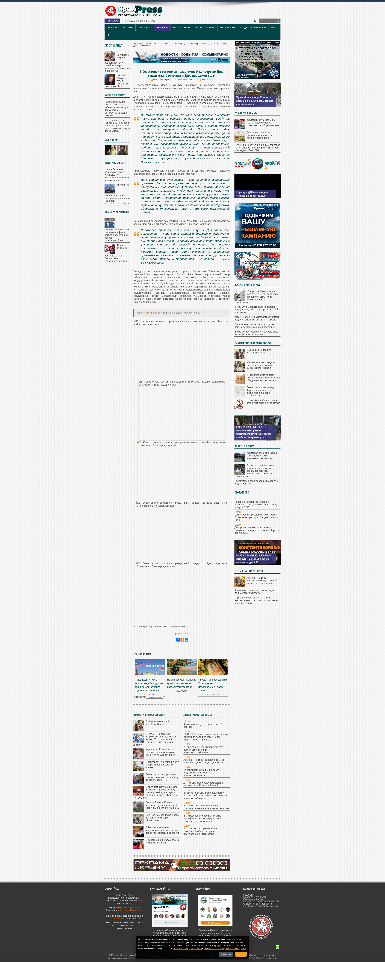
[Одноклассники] (182, 640)
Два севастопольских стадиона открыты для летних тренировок (259, 135)
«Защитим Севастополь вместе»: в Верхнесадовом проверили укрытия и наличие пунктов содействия (256, 297)
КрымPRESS (170, 80)
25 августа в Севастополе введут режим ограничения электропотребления (203, 750)
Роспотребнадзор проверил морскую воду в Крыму (252, 435)
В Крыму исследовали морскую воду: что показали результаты (256, 333)
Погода (243, 27)
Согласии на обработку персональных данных (225, 948)
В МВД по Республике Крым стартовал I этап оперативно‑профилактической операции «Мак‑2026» (257, 148)
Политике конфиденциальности (187, 948)
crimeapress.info (116, 918)
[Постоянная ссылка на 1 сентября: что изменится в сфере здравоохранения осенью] (138, 770)
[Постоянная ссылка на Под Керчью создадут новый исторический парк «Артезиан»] (138, 823)
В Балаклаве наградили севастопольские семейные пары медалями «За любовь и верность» (117, 61)
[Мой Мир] (186, 640)
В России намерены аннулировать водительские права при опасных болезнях (162, 830)
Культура (210, 27)
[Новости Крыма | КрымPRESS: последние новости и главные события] (134, 16)
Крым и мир (113, 27)
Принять (241, 954)
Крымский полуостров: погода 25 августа (202, 725)
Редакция (248, 894)
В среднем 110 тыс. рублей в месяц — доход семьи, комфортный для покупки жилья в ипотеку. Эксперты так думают (155, 792)
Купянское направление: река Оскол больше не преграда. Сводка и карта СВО (256, 517)
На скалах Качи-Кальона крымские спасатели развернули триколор (181, 683)
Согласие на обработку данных (260, 906)
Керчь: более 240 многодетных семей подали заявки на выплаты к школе (256, 318)
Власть (176, 27)
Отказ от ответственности (257, 904)
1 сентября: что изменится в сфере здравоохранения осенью (162, 765)
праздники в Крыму (154, 697)
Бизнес (187, 27)
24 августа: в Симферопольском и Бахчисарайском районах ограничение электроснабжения (206, 795)
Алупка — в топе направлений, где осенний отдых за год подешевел (203, 761)
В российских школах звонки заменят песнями (162, 841)
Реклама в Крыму (253, 899)
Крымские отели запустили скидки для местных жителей (255, 591)
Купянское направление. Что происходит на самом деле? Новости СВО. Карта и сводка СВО (255, 558)
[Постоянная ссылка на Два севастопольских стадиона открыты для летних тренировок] (239, 140)
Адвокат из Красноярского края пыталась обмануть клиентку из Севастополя (160, 752)
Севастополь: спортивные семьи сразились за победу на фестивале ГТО (162, 777)
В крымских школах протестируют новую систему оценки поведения (254, 325)
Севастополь (162, 27)
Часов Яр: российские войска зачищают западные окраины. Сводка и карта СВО (256, 504)
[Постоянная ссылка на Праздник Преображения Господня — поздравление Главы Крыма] (213, 674)
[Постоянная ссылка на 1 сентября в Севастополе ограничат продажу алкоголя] (239, 408)
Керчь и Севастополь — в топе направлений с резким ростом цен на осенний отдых (256, 600)
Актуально (128, 27)
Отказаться (226, 954)
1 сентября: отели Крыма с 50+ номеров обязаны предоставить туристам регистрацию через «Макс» (117, 125)
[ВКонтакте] (178, 640)
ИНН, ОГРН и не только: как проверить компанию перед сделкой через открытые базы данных (206, 737)
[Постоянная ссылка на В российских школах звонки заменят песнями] (138, 848)
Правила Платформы (255, 897)
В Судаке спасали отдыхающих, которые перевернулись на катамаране (206, 807)
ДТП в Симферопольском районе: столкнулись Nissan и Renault (203, 784)
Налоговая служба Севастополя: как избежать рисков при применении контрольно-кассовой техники (116, 109)
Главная (139, 44)
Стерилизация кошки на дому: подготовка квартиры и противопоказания (201, 772)
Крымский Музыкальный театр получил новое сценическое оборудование (262, 123)
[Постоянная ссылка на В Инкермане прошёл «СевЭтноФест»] (138, 729)
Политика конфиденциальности (261, 901)
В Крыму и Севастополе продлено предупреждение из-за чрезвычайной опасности (256, 309)
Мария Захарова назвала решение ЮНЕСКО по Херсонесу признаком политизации (117, 174)
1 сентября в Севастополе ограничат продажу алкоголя (263, 401)
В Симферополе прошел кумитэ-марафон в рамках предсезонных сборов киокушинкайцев (203, 818)
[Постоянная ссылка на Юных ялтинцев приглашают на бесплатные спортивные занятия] (110, 253)
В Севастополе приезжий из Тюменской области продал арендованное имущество (200, 831)
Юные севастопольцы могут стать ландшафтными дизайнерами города (263, 365)
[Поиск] (278, 21)
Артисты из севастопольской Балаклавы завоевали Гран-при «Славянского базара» (117, 194)
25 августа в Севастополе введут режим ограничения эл (154, 21)
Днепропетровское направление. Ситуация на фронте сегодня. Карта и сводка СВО (256, 530)
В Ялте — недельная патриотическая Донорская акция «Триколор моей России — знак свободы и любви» (155, 739)
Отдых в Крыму (227, 27)
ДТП (272, 27)
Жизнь (199, 27)
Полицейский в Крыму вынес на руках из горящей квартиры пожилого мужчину (162, 805)
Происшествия (258, 27)
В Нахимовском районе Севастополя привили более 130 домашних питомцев (263, 377)
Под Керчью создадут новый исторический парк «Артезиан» (162, 818)
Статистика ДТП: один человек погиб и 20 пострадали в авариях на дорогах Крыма (255, 192)
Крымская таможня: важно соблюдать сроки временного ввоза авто (261, 455)
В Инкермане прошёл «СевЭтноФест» (157, 723)
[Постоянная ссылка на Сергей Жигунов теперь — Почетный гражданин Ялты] (110, 84)
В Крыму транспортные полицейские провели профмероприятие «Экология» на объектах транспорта (254, 471)
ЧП (108, 35)
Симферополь (145, 27)
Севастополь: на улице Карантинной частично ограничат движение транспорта (260, 391)
